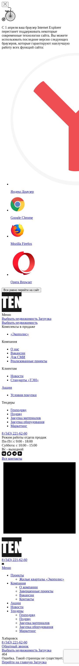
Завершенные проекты (36, 591)
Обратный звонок (15, 646)
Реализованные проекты (29, 361)
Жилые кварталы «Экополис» (41, 579)
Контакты (26, 599)
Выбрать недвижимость (20, 323)
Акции (7, 387)
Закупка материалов (26, 418)
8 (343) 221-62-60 (14, 560)
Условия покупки (24, 395)
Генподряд (18, 410)
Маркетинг (19, 426)
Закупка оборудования (27, 422)
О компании (28, 587)
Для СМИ (18, 357)
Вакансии (18, 353)
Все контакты (12, 458)
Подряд (16, 414)
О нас (15, 349)
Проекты (17, 575)
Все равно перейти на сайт (21, 290)
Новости (17, 376)
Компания (18, 583)
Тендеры (17, 611)
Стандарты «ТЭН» (25, 380)
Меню (6, 568)
